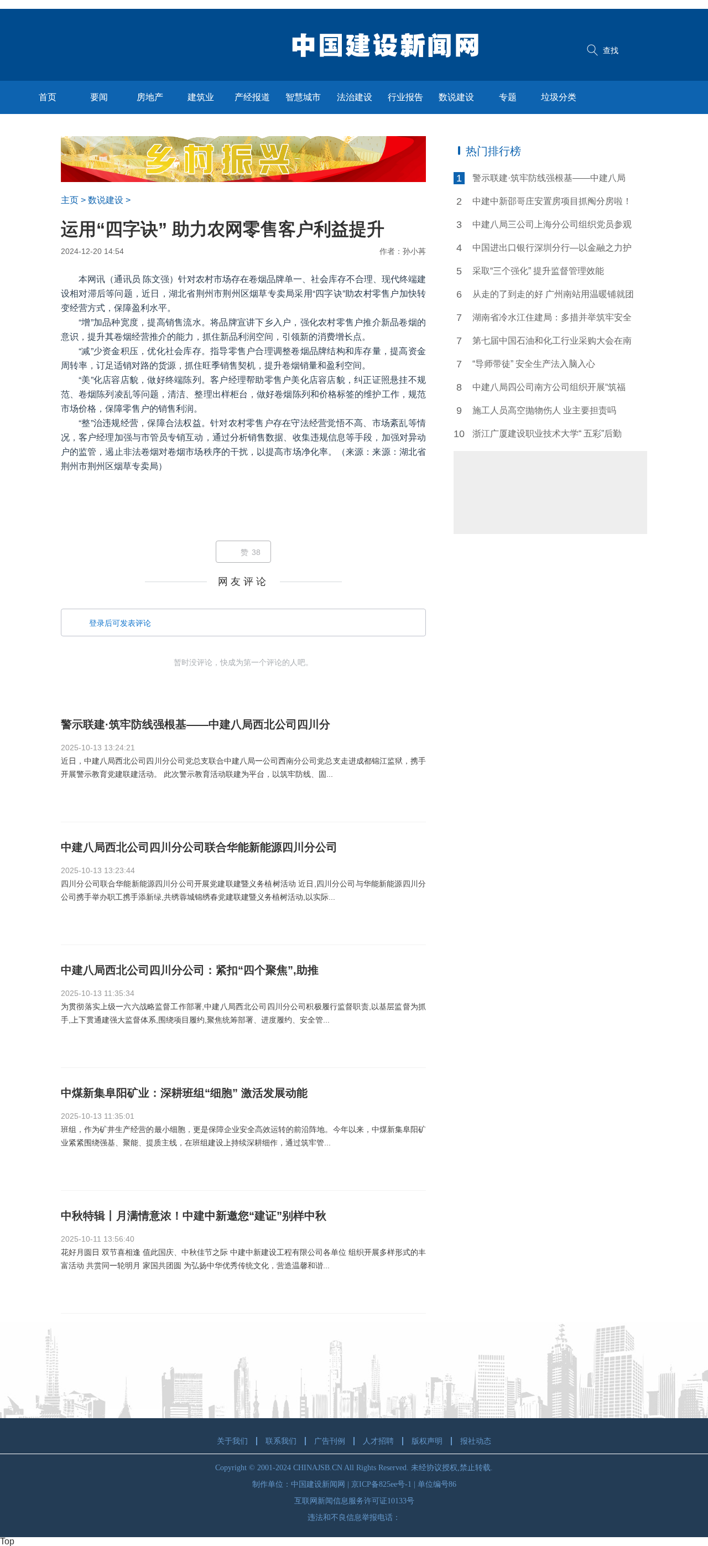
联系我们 (281, 1441)
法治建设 (354, 97)
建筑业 (201, 97)
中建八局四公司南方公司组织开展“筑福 (549, 387)
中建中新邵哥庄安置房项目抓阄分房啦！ (552, 201)
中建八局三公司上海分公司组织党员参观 (552, 224)
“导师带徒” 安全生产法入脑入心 (533, 364)
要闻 (99, 97)
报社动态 (475, 1441)
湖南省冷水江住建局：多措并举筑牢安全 (552, 317)
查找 (610, 50)
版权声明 (427, 1441)
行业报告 (405, 97)
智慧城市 (303, 97)
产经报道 (252, 97)
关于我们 (232, 1441)
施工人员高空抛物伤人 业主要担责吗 (544, 410)
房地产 (150, 97)
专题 (508, 97)
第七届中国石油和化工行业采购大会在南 (552, 340)
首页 (47, 97)
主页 (70, 200)
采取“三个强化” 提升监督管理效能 (538, 271)
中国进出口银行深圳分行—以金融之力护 (552, 247)
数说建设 (456, 97)
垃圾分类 (558, 97)
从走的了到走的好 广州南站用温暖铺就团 (553, 294)
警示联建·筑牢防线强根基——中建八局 (549, 178)
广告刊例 (329, 1441)
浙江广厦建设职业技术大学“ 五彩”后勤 (547, 433)
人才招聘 (378, 1441)
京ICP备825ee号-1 (381, 1484)
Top (7, 1541)
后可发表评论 (120, 623)
